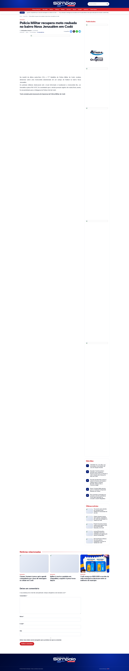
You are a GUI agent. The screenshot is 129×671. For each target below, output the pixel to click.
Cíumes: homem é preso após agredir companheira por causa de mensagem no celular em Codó (100, 518)
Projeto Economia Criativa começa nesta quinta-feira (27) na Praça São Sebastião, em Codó (100, 525)
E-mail (22, 623)
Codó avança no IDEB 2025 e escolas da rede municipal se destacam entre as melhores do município (94, 578)
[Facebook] (71, 31)
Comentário (23, 596)
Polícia (51, 9)
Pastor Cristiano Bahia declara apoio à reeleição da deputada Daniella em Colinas (98, 490)
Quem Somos (93, 9)
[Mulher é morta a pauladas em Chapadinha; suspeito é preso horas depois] (64, 564)
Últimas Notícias (36, 9)
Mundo (62, 9)
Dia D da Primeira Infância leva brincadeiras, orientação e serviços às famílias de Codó (100, 540)
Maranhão (45, 9)
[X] (74, 31)
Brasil (74, 9)
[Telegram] (80, 31)
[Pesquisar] (107, 4)
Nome (22, 616)
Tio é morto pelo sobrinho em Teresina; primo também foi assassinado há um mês (100, 511)
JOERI (108, 668)
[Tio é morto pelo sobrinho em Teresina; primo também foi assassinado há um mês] (89, 511)
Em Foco (69, 9)
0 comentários (40, 32)
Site (21, 631)
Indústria (86, 9)
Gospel (80, 9)
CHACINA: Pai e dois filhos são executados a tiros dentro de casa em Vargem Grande (98, 466)
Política (57, 9)
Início (21, 16)
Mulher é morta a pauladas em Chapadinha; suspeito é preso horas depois (63, 578)
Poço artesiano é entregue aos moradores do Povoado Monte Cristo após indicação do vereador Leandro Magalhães (75, 12)
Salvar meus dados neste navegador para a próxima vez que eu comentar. (41, 640)
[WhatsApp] (77, 31)
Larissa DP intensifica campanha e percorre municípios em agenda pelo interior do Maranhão (100, 533)
